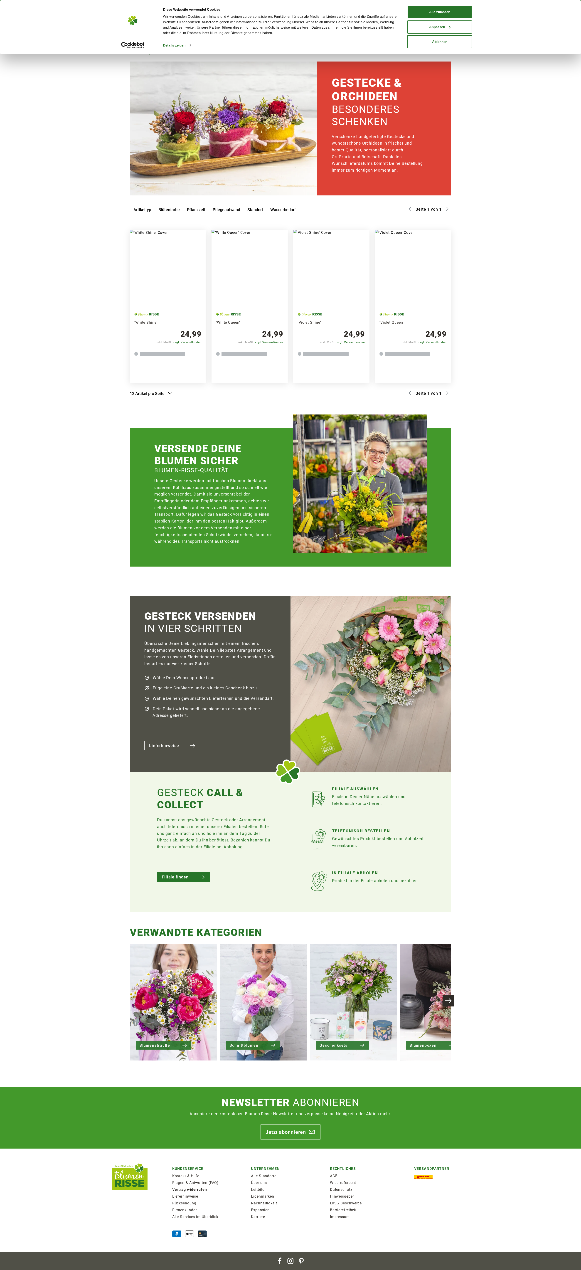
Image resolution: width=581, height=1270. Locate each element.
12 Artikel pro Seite (147, 393)
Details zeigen (174, 45)
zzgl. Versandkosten (187, 342)
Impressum (340, 1217)
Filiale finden (175, 877)
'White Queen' (228, 322)
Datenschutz (341, 1189)
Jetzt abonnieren (286, 1132)
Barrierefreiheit (343, 1210)
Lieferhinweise (164, 745)
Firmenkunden (185, 1210)
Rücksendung (184, 1203)
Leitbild (257, 1189)
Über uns (259, 1183)
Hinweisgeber (342, 1196)
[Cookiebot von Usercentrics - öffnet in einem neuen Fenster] (133, 45)
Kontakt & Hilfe (185, 1176)
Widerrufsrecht (343, 1183)
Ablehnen (439, 42)
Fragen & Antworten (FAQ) (195, 1183)
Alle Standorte (263, 1176)
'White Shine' (146, 322)
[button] (448, 1000)
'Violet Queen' (391, 322)
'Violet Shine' (309, 322)
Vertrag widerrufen (189, 1189)
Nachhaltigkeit (264, 1203)
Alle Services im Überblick (195, 1217)
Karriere (258, 1217)
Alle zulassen (439, 12)
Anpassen (437, 27)
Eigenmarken (262, 1196)
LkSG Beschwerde (346, 1203)
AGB (334, 1176)
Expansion (260, 1210)
